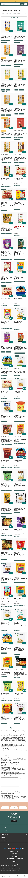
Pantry (10, 7)
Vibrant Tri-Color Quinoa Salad (8, 790)
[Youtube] (14, 817)
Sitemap (14, 861)
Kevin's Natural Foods (6, 757)
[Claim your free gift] (22, 4)
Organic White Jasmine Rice (7, 767)
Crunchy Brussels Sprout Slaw (8, 795)
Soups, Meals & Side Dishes (18, 7)
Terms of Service (14, 851)
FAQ (23, 807)
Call (14, 807)
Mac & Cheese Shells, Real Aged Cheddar (10, 772)
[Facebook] (8, 817)
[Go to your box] (25, 4)
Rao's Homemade (5, 753)
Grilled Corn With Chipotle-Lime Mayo (10, 786)
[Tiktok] (16, 817)
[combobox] (10, 4)
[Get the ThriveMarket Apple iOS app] (14, 821)
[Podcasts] (19, 817)
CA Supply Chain (14, 856)
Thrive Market (4, 748)
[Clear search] (19, 4)
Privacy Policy (14, 853)
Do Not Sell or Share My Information (14, 858)
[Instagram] (11, 817)
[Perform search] (3, 4)
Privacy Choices (14, 854)
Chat (5, 807)
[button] (25, 4)
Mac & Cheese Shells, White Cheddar (9, 777)
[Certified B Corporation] (8, 828)
